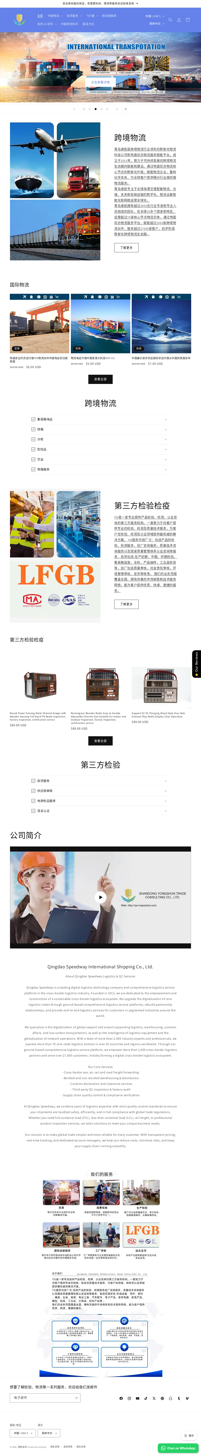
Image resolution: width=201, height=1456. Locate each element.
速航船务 (22, 1447)
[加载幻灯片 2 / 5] (90, 109)
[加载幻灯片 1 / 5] (84, 109)
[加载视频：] (100, 897)
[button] (54, 16)
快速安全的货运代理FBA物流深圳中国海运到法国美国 (39, 360)
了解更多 (126, 248)
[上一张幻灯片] (74, 109)
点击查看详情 (100, 82)
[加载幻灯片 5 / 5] (107, 109)
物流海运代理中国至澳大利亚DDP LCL (93, 358)
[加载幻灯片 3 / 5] (96, 109)
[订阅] (76, 1398)
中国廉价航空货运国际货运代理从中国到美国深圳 (161, 358)
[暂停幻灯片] (126, 109)
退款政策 (68, 1446)
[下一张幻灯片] (117, 109)
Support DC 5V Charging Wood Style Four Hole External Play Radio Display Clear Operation (158, 715)
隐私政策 (55, 1446)
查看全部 (100, 379)
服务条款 (81, 1446)
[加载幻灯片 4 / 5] (101, 109)
